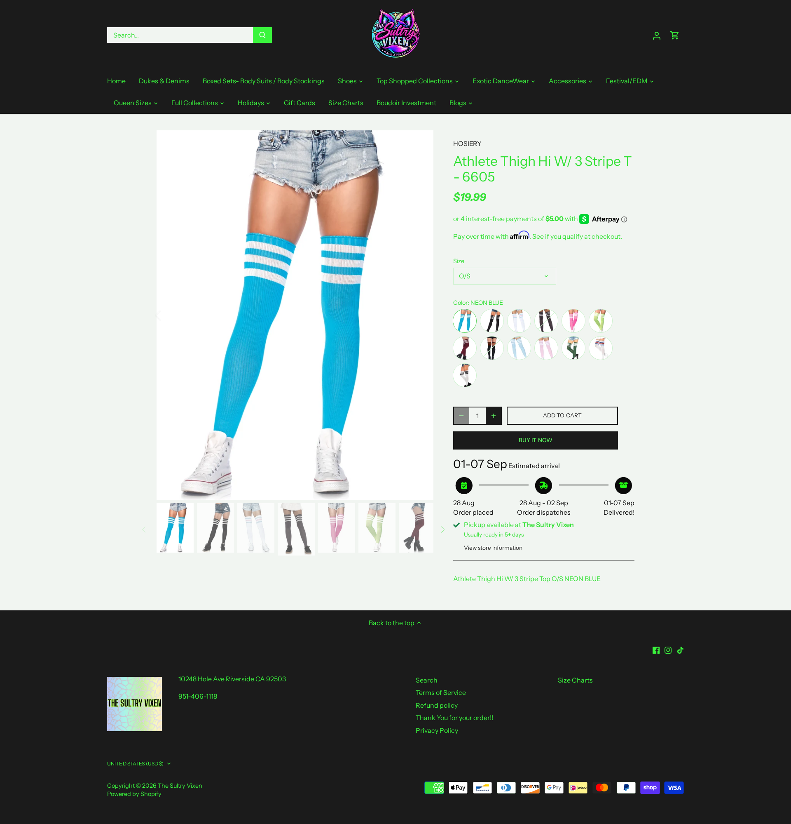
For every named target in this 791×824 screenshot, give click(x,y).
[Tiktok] (680, 649)
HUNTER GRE (573, 348)
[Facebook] (656, 649)
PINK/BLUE (519, 320)
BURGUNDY (464, 348)
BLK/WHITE (491, 320)
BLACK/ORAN (491, 348)
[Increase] (493, 415)
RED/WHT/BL (600, 348)
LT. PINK (546, 348)
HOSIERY (467, 143)
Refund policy (437, 705)
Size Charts (575, 680)
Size (458, 261)
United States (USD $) (135, 763)
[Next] (421, 315)
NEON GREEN (600, 320)
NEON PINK (573, 320)
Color (460, 302)
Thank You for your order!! (454, 717)
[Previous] (169, 315)
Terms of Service (441, 692)
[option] (295, 315)
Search (427, 680)
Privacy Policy (437, 730)
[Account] (657, 35)
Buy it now (535, 440)
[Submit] (262, 35)
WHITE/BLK (464, 375)
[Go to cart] (675, 35)
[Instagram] (668, 649)
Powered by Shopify (134, 794)
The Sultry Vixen (180, 785)
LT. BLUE (519, 348)
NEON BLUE (464, 320)
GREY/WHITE (546, 320)
